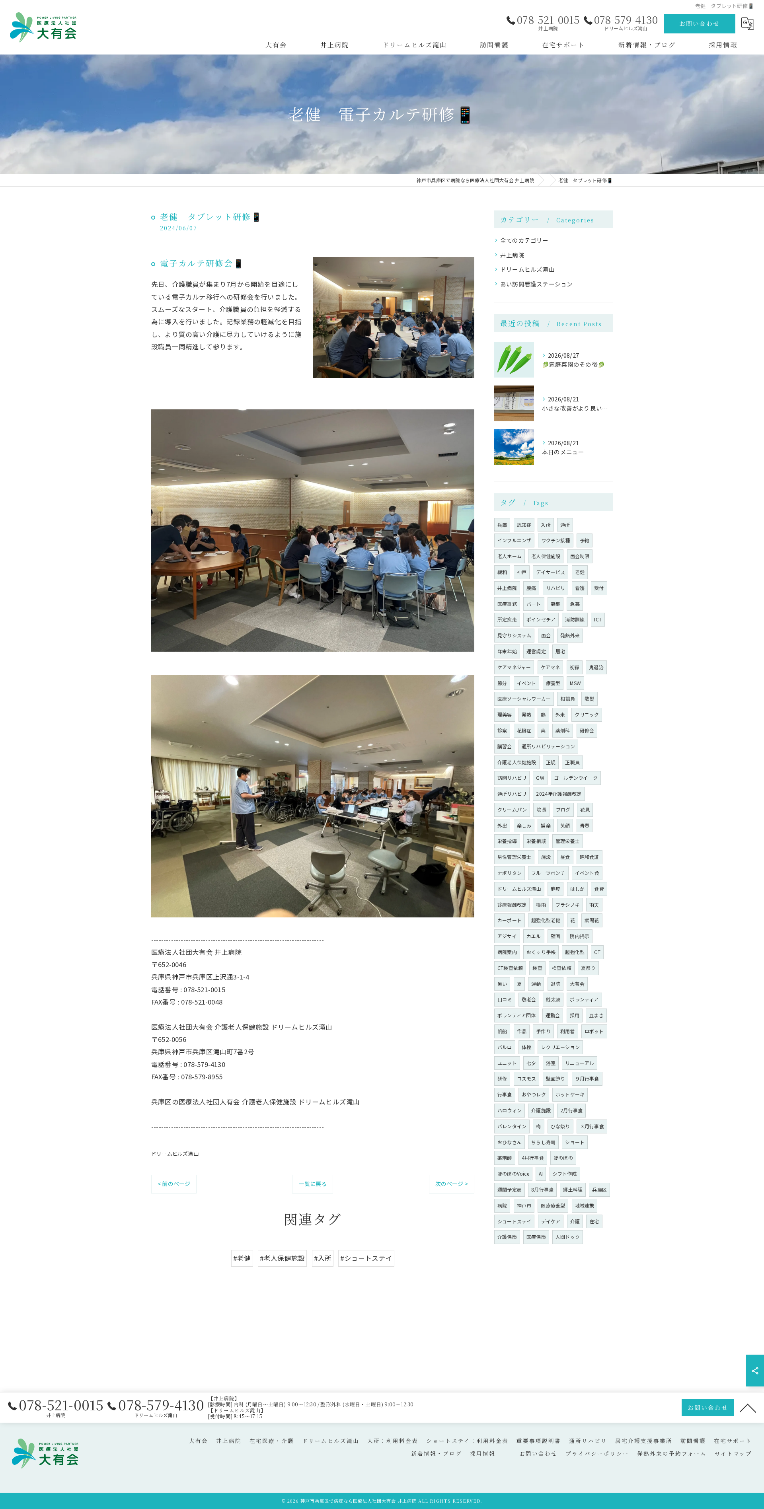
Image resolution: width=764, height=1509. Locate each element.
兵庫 (502, 524)
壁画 (555, 936)
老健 (580, 572)
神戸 (521, 572)
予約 (584, 540)
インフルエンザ (514, 540)
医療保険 (536, 1236)
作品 (521, 1031)
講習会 (504, 746)
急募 (574, 603)
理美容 (504, 714)
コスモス (526, 1078)
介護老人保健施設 (516, 762)
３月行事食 (592, 1126)
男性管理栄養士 (514, 856)
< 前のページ (174, 1184)
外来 (560, 714)
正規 (550, 762)
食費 (599, 888)
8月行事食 (542, 1189)
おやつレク (534, 1094)
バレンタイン (511, 1126)
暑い (502, 983)
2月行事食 (571, 1110)
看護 (580, 587)
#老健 (242, 1258)
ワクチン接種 (555, 540)
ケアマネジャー (514, 667)
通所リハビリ (511, 793)
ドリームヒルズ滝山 (175, 1153)
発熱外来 (570, 635)
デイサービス (550, 572)
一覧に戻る (312, 1184)
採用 (574, 1015)
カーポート (509, 920)
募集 (555, 603)
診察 (502, 730)
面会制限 (580, 556)
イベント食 (587, 872)
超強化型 (575, 951)
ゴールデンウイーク (576, 777)
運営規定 (536, 651)
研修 (502, 1078)
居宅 (560, 651)
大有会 (577, 983)
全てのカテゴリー (524, 240)
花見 (585, 809)
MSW (575, 683)
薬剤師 (504, 1157)
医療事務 (507, 603)
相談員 (567, 698)
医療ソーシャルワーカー (524, 698)
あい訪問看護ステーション (536, 284)
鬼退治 (596, 667)
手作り (543, 1031)
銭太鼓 (553, 999)
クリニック (587, 714)
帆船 (502, 1031)
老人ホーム (509, 556)
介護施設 (541, 1110)
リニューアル (579, 1062)
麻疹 (555, 888)
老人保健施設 (545, 556)
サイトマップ (733, 1453)
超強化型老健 (545, 920)
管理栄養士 (567, 840)
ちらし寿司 (543, 1142)
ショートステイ (514, 1221)
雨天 (594, 904)
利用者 (567, 1031)
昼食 (565, 856)
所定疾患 (507, 619)
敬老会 (529, 999)
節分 (502, 683)
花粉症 (524, 730)
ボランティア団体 (516, 1015)
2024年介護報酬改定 (558, 793)
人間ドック (567, 1236)
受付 (599, 587)
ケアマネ (550, 667)
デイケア (551, 1221)
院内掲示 (579, 936)
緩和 (502, 572)
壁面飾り (555, 1078)
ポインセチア (540, 619)
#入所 (323, 1258)
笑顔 (565, 825)
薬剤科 (562, 730)
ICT (598, 619)
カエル (533, 936)
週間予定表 (509, 1189)
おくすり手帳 (540, 951)
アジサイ (507, 936)
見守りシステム (514, 635)
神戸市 (524, 1205)
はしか (577, 888)
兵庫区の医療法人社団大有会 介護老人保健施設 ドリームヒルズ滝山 (255, 1101)
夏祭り (588, 967)
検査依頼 (561, 967)
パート (533, 603)
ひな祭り (560, 1126)
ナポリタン (509, 872)
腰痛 (531, 587)
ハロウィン (509, 1110)
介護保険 (507, 1236)
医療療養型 (553, 1205)
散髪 (589, 698)
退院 (555, 983)
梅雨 (541, 904)
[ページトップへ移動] (748, 1408)
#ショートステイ (366, 1258)
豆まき (596, 1015)
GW (540, 777)
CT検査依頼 (510, 967)
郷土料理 (573, 1189)
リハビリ (555, 587)
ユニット (507, 1062)
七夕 (531, 1062)
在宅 (594, 1221)
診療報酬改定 (511, 904)
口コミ (504, 999)
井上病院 (512, 255)
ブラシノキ (567, 904)
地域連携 (584, 1205)
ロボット (594, 1031)
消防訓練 (575, 619)
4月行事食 (533, 1157)
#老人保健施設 (282, 1258)
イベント (526, 683)
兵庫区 (599, 1189)
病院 (502, 1205)
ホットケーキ (570, 1094)
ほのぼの (563, 1157)
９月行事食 (587, 1078)
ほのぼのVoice (513, 1173)
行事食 (504, 1094)
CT (597, 951)
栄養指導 (507, 840)
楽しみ (524, 825)
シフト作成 (565, 1173)
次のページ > (451, 1184)
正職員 (572, 762)
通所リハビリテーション (548, 746)
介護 (575, 1221)
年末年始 (507, 651)
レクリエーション (560, 1047)
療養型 (553, 683)
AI (541, 1173)
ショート (575, 1142)
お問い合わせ (699, 23)
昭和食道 (589, 856)
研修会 (587, 730)
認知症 (524, 524)
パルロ (504, 1047)
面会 (546, 635)
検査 (537, 967)
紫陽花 (592, 920)
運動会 (553, 1015)
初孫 (574, 667)
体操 (526, 1047)
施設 (546, 856)
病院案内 (507, 951)
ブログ (563, 809)
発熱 (526, 714)
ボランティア (584, 999)
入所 (545, 524)
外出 (502, 825)
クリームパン (512, 809)
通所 (565, 524)
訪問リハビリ (511, 777)
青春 (584, 825)
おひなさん (509, 1142)
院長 (541, 809)
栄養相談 (536, 840)
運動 (536, 983)
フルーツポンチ (548, 872)
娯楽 (545, 825)
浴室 (550, 1062)
